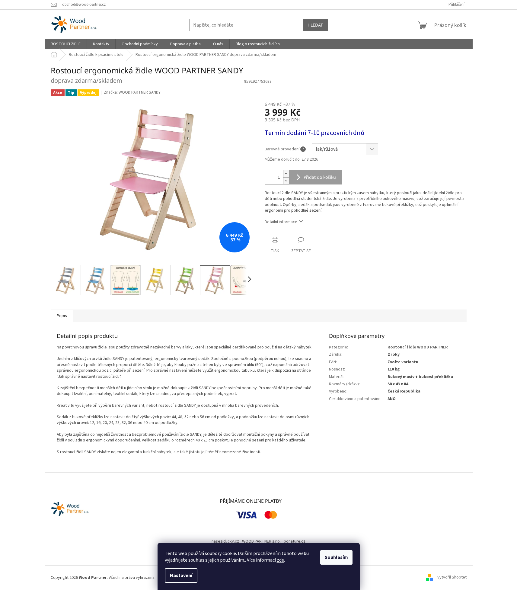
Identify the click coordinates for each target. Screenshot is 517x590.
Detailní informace (281, 222)
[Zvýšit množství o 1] (286, 173)
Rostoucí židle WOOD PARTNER (418, 347)
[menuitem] (66, 44)
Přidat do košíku (320, 177)
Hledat (315, 25)
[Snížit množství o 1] (286, 180)
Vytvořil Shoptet (452, 578)
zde (280, 560)
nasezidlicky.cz (225, 541)
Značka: (132, 92)
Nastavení (181, 575)
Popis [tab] (62, 316)
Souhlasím (336, 557)
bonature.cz (294, 541)
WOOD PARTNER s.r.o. (261, 541)
